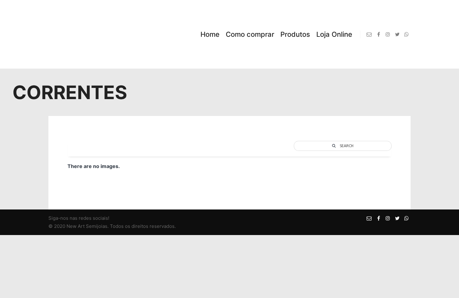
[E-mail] (369, 34)
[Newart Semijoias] (74, 34)
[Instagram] (388, 34)
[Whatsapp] (406, 34)
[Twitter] (397, 34)
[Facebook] (378, 34)
